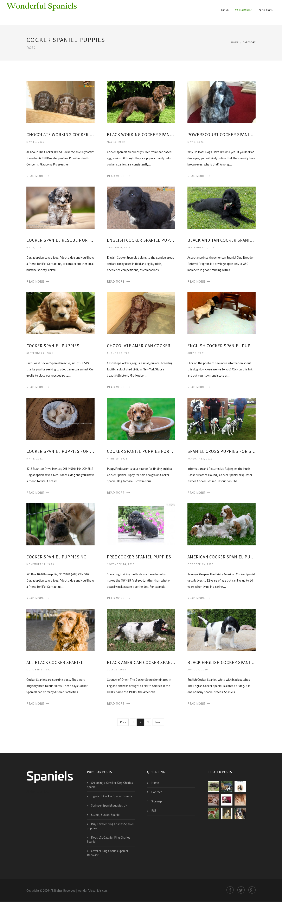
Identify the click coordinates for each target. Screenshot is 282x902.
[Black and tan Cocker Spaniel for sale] (221, 207)
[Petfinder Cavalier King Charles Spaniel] (226, 813)
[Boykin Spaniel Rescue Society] (213, 786)
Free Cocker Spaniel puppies (139, 557)
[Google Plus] (252, 890)
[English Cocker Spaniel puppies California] (221, 313)
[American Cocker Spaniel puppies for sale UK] (221, 524)
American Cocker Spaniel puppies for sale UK (221, 557)
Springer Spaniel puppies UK (109, 805)
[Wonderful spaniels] (41, 6)
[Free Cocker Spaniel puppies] (141, 524)
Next (158, 722)
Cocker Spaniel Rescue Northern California (60, 240)
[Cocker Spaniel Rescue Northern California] (60, 207)
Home (225, 10)
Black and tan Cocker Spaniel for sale (221, 240)
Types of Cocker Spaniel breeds (111, 796)
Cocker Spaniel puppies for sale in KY (141, 451)
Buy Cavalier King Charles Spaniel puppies (110, 826)
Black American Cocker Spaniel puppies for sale (141, 662)
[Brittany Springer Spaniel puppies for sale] (213, 813)
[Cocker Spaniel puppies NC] (60, 524)
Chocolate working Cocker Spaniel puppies (60, 134)
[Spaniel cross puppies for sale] (221, 418)
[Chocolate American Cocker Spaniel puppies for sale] (141, 313)
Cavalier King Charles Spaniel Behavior (107, 853)
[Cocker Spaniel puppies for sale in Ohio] (60, 418)
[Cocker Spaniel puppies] (60, 313)
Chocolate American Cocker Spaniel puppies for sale (141, 346)
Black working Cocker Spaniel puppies (141, 134)
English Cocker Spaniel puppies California (221, 346)
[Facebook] (230, 890)
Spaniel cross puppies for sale (221, 451)
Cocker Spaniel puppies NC (56, 557)
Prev (123, 722)
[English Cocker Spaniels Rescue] (213, 800)
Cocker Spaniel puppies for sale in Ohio (60, 451)
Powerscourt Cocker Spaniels (221, 134)
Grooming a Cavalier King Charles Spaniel (110, 785)
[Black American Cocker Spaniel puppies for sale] (141, 630)
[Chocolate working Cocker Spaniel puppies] (60, 102)
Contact (156, 792)
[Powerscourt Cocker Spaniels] (221, 102)
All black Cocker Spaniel (54, 662)
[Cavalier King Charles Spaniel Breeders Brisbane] (226, 786)
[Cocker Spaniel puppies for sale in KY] (141, 418)
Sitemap (156, 801)
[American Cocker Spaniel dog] (240, 800)
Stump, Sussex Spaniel (105, 815)
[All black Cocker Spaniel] (60, 630)
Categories (244, 10)
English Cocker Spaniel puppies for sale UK (141, 240)
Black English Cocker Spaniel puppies (221, 662)
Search (267, 10)
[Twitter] (241, 890)
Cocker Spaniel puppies (52, 346)
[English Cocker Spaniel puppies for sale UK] (141, 207)
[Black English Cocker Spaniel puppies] (221, 630)
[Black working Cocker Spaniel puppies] (141, 102)
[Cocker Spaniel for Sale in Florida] (226, 800)
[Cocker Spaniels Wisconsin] (240, 786)
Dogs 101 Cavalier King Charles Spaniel (108, 839)
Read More (35, 176)
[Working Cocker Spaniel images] (240, 813)
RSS (153, 811)
